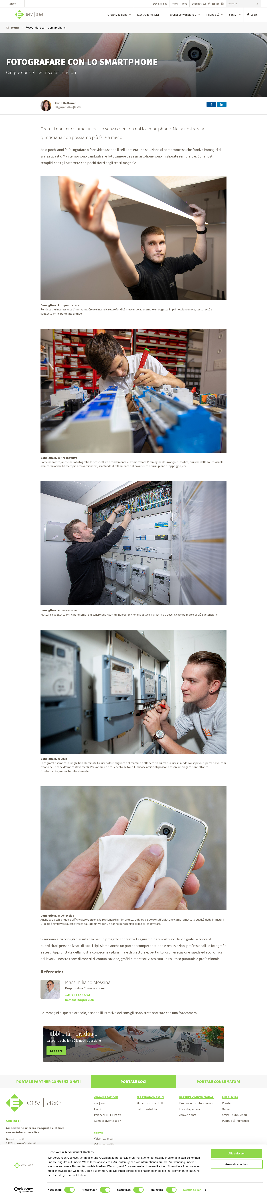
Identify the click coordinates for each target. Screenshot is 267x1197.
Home (15, 27)
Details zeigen (192, 1189)
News (175, 3)
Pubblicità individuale (236, 1120)
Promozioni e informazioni (196, 1103)
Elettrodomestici (150, 1097)
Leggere (56, 1051)
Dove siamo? (160, 3)
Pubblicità (230, 1097)
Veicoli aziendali (104, 1138)
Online (226, 1109)
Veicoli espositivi (104, 1144)
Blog (184, 3)
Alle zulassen (236, 1153)
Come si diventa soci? (107, 1120)
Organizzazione (106, 1097)
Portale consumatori (218, 1081)
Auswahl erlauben (236, 1164)
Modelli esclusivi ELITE (151, 1103)
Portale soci (133, 1081)
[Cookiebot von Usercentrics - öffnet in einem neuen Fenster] (23, 1190)
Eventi (98, 1109)
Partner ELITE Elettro (108, 1115)
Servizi (99, 1132)
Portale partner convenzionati (48, 1081)
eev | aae (99, 1103)
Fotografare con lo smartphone (46, 27)
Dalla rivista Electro (149, 1109)
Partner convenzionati (196, 1097)
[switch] (105, 1190)
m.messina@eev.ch (79, 1000)
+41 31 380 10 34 (77, 995)
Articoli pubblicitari (234, 1115)
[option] (133, 65)
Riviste (226, 1103)
